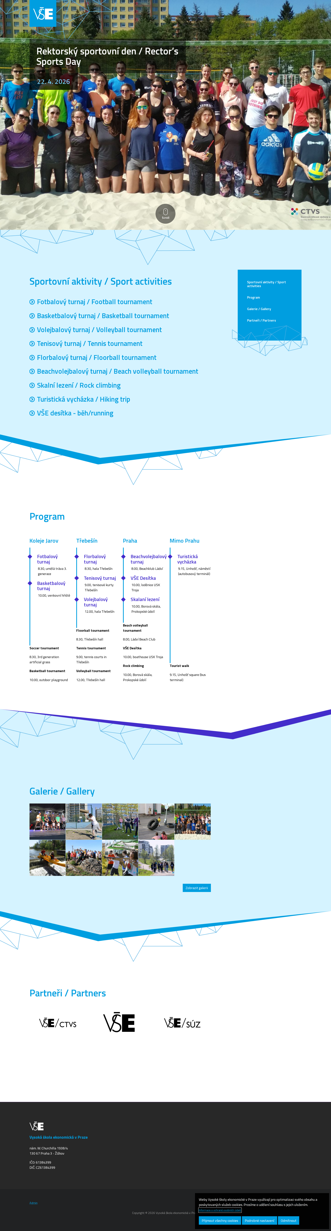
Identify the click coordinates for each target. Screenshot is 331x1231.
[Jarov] (47, 821)
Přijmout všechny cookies (220, 1220)
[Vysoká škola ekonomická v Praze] (120, 1023)
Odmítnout (288, 1220)
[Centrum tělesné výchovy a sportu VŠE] (57, 1023)
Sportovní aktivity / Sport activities (266, 283)
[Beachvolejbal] (193, 821)
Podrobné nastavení (259, 1220)
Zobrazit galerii (197, 887)
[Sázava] (47, 858)
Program (253, 297)
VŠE (42, 13)
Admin (33, 1203)
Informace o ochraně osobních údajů (220, 1210)
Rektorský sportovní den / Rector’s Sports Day (107, 55)
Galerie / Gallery (259, 308)
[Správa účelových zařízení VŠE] (182, 1023)
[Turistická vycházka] (84, 858)
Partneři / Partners (261, 320)
